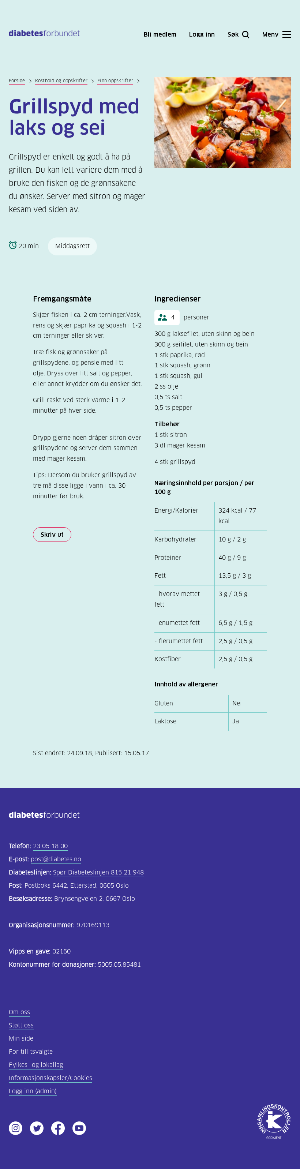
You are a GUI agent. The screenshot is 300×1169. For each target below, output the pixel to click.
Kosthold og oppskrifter (61, 80)
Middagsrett (72, 246)
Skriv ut (52, 534)
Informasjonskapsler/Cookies (50, 1078)
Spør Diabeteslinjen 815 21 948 (98, 872)
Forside (17, 80)
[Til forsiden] (44, 34)
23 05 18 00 (50, 846)
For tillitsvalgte (31, 1051)
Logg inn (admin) (33, 1091)
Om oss (19, 1012)
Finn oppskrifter (115, 80)
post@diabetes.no (56, 859)
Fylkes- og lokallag (36, 1064)
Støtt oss (21, 1025)
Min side (21, 1038)
